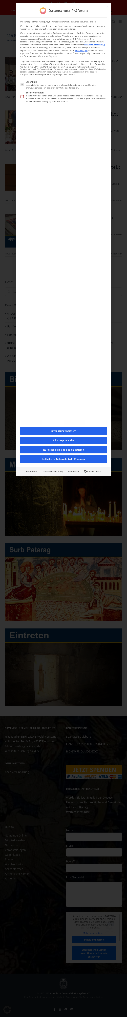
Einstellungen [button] (81, 50)
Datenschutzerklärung (94, 44)
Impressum (73, 471)
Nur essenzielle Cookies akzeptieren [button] (63, 449)
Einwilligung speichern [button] (63, 430)
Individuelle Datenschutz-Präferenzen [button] (63, 459)
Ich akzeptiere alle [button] (63, 440)
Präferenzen (31, 471)
